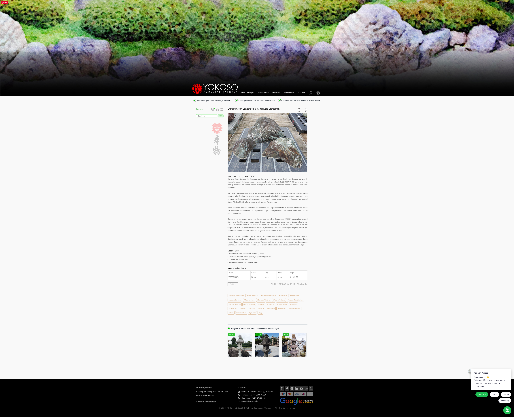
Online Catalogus (247, 93)
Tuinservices (263, 93)
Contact (301, 93)
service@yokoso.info (249, 401)
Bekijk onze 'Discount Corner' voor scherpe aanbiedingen (254, 328)
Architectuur (289, 93)
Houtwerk (276, 93)
